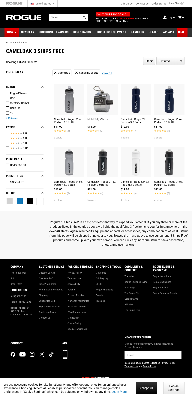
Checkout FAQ (46, 278)
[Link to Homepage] (23, 17)
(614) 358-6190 (18, 296)
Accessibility (74, 284)
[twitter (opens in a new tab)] (41, 354)
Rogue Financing (104, 289)
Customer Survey (47, 312)
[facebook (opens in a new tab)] (13, 354)
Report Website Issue (49, 306)
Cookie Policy (74, 323)
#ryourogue (130, 287)
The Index (129, 276)
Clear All (107, 73)
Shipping (43, 295)
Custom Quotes (47, 273)
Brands (99, 295)
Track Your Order (47, 284)
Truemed (100, 301)
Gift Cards (127, 3)
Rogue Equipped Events (165, 293)
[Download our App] (65, 354)
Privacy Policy (75, 273)
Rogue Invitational (162, 276)
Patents (71, 289)
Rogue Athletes (160, 287)
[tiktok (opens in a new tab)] (51, 354)
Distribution (73, 317)
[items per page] (149, 61)
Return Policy (149, 366)
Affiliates (128, 304)
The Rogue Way (18, 273)
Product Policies (76, 295)
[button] (84, 17)
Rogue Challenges (162, 282)
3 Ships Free (21, 42)
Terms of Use (74, 278)
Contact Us (142, 3)
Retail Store (16, 284)
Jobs (13, 278)
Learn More (119, 392)
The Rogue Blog (132, 293)
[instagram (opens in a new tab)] (32, 354)
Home (9, 42)
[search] (68, 17)
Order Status (159, 3)
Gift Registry (102, 278)
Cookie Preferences (77, 329)
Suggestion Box (47, 301)
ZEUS (98, 284)
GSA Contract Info (77, 312)
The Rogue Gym (132, 310)
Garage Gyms (131, 299)
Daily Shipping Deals (111, 14)
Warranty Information (78, 301)
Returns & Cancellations (51, 289)
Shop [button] (10, 32)
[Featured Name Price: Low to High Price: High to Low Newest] (170, 61)
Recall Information (77, 306)
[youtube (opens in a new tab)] (22, 354)
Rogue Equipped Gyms (135, 282)
